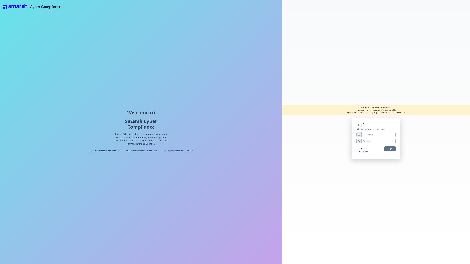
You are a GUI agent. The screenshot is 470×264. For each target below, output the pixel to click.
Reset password (363, 150)
